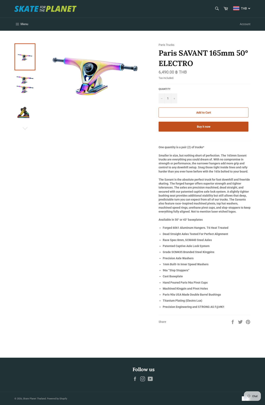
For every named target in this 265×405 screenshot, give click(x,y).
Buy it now (203, 126)
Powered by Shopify (57, 398)
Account (245, 24)
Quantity (164, 89)
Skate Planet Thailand (34, 398)
